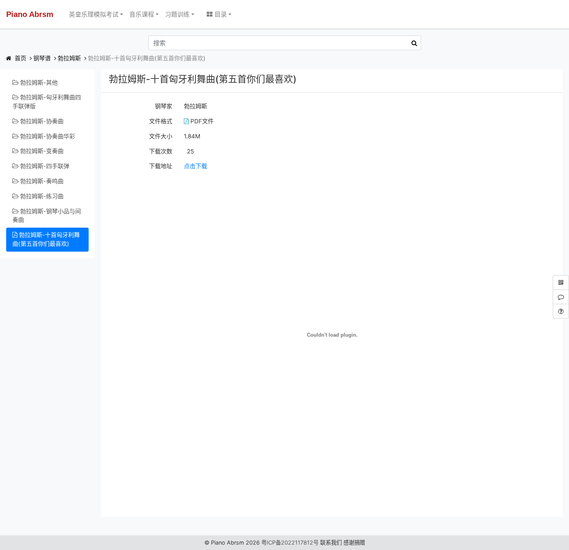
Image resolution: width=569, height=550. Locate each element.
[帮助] (561, 311)
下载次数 (160, 151)
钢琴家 (163, 106)
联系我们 (331, 542)
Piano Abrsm (29, 14)
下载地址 (160, 166)
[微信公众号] (561, 282)
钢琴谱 (42, 58)
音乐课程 (141, 14)
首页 (19, 58)
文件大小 (160, 136)
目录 (220, 14)
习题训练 (177, 14)
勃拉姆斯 (69, 58)
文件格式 (160, 121)
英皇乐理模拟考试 (93, 14)
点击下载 (195, 166)
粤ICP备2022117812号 (290, 542)
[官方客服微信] (561, 296)
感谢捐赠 (354, 542)
